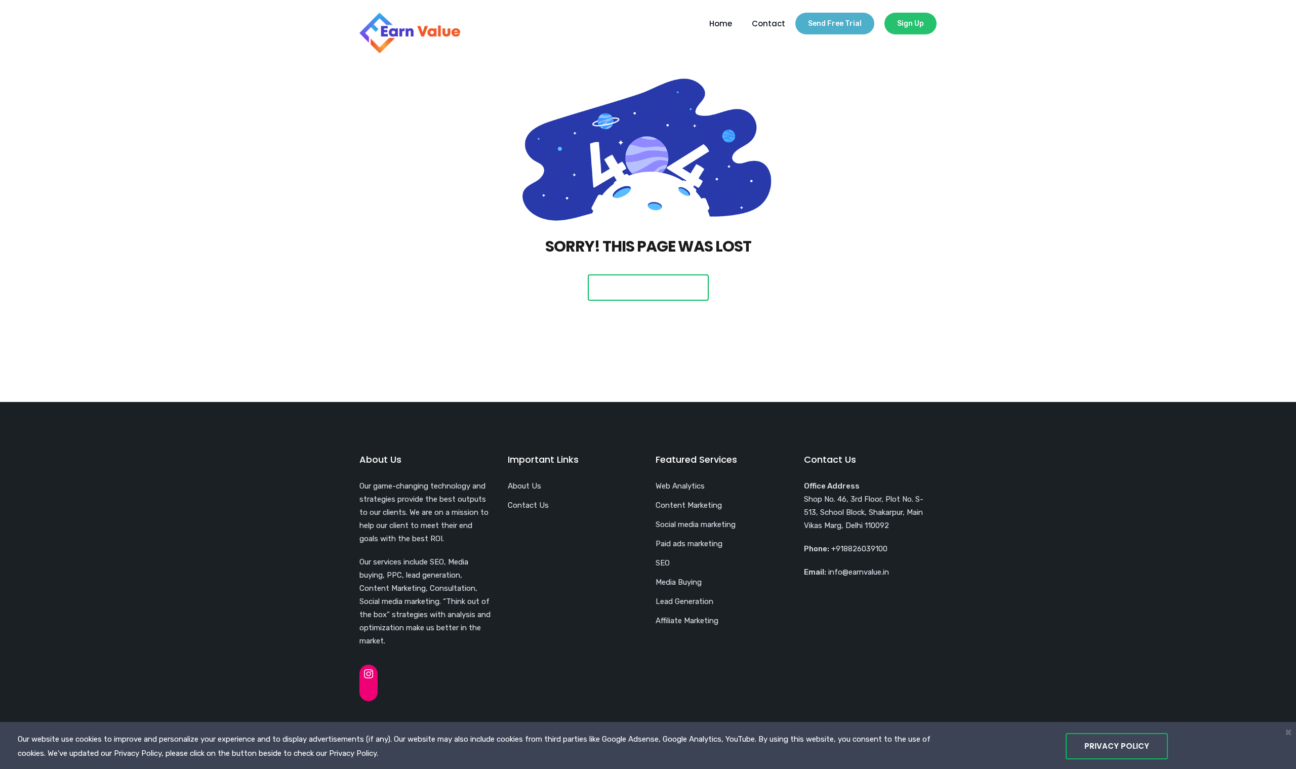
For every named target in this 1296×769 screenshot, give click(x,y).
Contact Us (528, 505)
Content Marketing (689, 505)
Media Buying (679, 582)
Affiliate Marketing (687, 620)
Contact (768, 23)
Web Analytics (680, 486)
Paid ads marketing (689, 543)
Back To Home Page (648, 287)
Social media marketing (696, 524)
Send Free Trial (835, 23)
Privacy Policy (1116, 746)
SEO (663, 563)
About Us (524, 486)
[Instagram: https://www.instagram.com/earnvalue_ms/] (368, 674)
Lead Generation (684, 601)
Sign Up (910, 23)
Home (720, 23)
